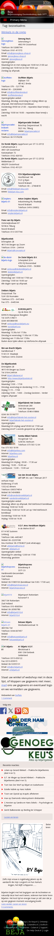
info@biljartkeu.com (16, 450)
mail (4, 685)
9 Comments (7, 907)
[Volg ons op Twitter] (10, 710)
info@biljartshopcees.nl (17, 585)
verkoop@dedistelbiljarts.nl (19, 269)
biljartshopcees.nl (17, 587)
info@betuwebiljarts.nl (17, 636)
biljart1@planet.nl (15, 375)
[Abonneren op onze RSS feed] (25, 710)
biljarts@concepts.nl (16, 250)
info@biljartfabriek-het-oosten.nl (21, 417)
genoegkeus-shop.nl (17, 56)
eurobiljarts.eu (14, 326)
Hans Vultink (25, 789)
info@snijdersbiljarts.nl (17, 210)
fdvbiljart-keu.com (16, 191)
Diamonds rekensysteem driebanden (27, 798)
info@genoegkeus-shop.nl (18, 53)
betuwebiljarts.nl (16, 639)
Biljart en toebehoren (34, 785)
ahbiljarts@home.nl (15, 546)
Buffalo (18, 695)
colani (6, 770)
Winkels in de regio (13, 32)
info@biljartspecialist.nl (17, 134)
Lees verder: (14, 904)
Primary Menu (18, 20)
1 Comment (6, 698)
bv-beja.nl (33, 921)
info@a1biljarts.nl (15, 667)
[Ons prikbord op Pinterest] (18, 710)
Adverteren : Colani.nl (28, 927)
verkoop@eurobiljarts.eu (18, 323)
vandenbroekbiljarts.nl (19, 498)
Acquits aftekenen (31, 793)
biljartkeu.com (15, 453)
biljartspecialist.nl (32, 131)
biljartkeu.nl (13, 456)
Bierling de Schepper (33, 810)
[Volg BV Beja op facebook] (3, 710)
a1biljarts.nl (14, 669)
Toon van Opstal (11, 793)
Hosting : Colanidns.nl (28, 924)
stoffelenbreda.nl (15, 95)
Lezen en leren (11, 817)
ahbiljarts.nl (14, 549)
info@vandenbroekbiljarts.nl (19, 495)
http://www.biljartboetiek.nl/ (20, 378)
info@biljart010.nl (15, 612)
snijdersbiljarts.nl (15, 213)
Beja (10, 12)
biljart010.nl (14, 615)
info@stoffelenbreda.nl (17, 92)
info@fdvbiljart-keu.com (18, 188)
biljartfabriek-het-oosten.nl (21, 420)
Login (45, 930)
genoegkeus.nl (15, 59)
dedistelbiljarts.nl (15, 272)
